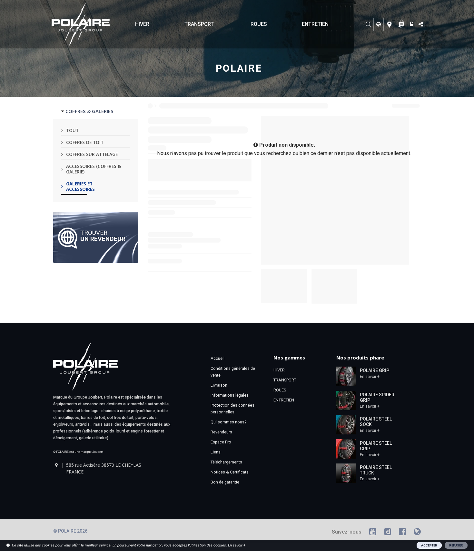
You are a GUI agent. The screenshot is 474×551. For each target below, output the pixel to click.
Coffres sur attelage (92, 154)
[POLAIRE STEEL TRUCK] (346, 472)
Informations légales (230, 395)
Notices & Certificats (230, 472)
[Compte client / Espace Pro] (412, 24)
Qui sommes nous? (228, 422)
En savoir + (370, 376)
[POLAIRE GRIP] (346, 376)
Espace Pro (221, 442)
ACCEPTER (429, 545)
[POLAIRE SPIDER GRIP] (346, 400)
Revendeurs (221, 432)
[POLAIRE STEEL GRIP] (346, 448)
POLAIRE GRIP (374, 370)
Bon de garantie (225, 482)
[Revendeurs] (390, 24)
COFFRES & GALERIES (89, 111)
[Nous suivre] (421, 24)
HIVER (142, 24)
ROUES (259, 24)
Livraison (219, 385)
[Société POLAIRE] (402, 24)
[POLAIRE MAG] (417, 533)
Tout (72, 130)
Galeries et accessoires (80, 186)
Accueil (217, 358)
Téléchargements (226, 462)
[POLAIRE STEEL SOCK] (346, 424)
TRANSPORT (199, 24)
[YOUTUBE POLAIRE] (372, 533)
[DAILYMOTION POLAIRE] (387, 533)
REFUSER (456, 545)
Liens (216, 452)
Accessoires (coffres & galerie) (93, 169)
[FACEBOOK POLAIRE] (402, 533)
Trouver (102, 235)
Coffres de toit (85, 142)
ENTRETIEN (315, 24)
